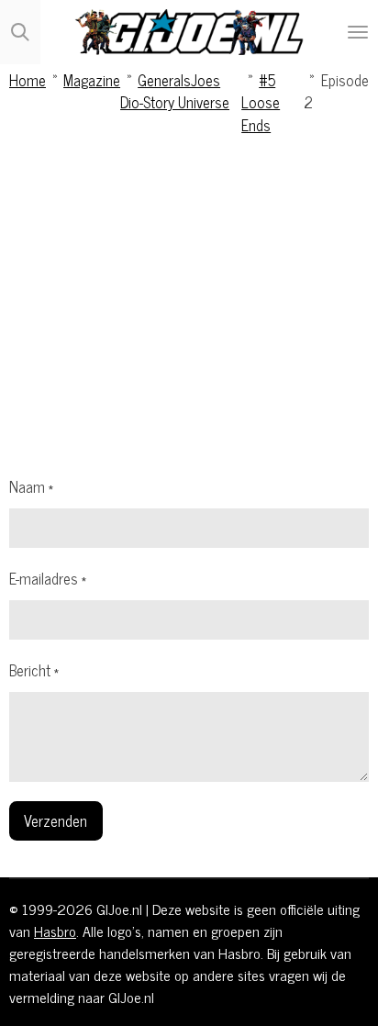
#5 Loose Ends (260, 102)
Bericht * (34, 670)
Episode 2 (336, 90)
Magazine (91, 79)
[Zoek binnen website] (20, 32)
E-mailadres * (47, 578)
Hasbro (55, 930)
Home (27, 79)
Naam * (31, 486)
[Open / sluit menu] (358, 32)
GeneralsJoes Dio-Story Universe (174, 90)
